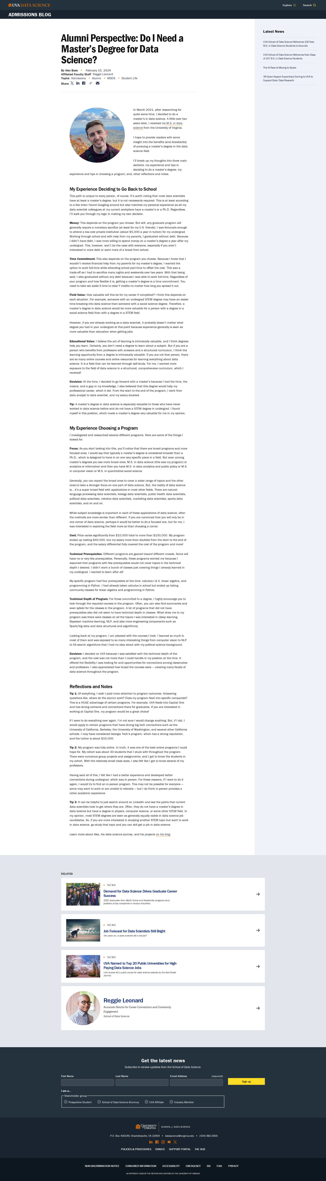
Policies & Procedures (136, 1149)
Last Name (122, 1076)
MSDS (111, 78)
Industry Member (184, 1102)
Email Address (196, 1076)
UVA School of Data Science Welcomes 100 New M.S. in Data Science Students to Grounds (288, 43)
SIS (209, 1166)
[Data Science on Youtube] (169, 1142)
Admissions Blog (29, 14)
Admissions (79, 78)
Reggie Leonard (103, 74)
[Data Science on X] (175, 1142)
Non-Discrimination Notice (102, 1166)
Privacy (233, 1166)
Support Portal (180, 1149)
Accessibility (171, 1166)
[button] (314, 5)
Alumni (97, 78)
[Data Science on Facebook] (157, 1142)
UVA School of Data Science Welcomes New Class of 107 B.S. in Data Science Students (289, 56)
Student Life (130, 78)
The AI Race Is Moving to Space (279, 67)
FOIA (219, 1166)
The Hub (200, 1149)
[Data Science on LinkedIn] (150, 1142)
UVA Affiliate (156, 1102)
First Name (67, 1076)
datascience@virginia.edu (179, 1135)
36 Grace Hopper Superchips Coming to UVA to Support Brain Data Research (288, 78)
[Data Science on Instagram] (163, 1142)
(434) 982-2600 (208, 1135)
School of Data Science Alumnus (120, 1102)
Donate (160, 1149)
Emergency (193, 1166)
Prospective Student (80, 1102)
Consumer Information (140, 1166)
